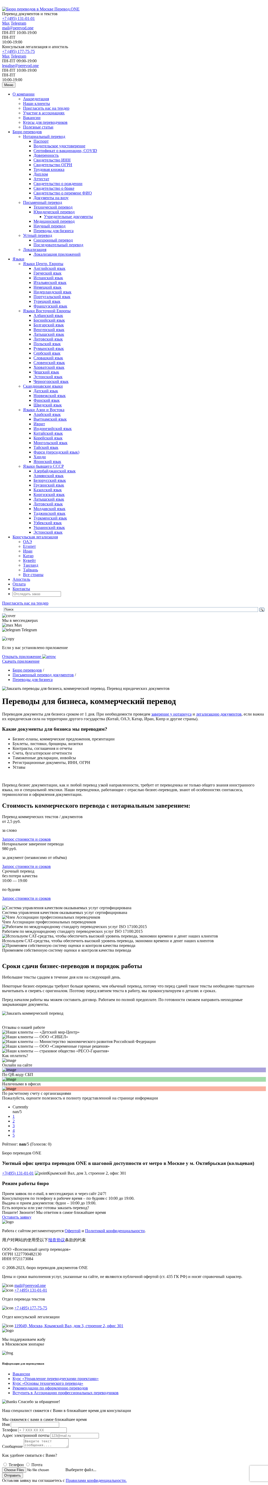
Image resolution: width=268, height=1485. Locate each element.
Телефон (9, 1430)
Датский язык (46, 391)
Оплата (19, 584)
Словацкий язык (48, 358)
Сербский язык (47, 353)
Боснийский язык (49, 320)
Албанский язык (48, 315)
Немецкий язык (48, 287)
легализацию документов (219, 714)
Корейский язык (48, 438)
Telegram (18, 23)
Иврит (39, 424)
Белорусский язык (50, 480)
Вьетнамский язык (50, 419)
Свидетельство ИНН (52, 160)
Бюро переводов (27, 132)
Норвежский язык (50, 395)
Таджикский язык (49, 513)
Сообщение (12, 1446)
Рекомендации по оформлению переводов (50, 1388)
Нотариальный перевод (44, 136)
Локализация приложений (57, 254)
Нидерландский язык (52, 292)
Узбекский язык (48, 523)
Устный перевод (37, 235)
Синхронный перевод (53, 240)
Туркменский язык (50, 518)
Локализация (34, 249)
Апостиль (21, 579)
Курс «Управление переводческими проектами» (56, 1378)
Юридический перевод (54, 212)
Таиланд (30, 565)
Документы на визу (51, 198)
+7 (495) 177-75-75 (18, 51)
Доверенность (46, 155)
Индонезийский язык (53, 428)
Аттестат (41, 179)
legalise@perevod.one (20, 65)
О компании (24, 94)
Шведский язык (48, 405)
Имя (6, 1424)
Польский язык (47, 344)
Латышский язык (49, 334)
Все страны (33, 574)
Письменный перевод (42, 202)
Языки (18, 259)
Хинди (40, 457)
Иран (27, 551)
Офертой (73, 1231)
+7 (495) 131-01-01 (18, 18)
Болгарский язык (49, 325)
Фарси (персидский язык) (56, 452)
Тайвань (30, 570)
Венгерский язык (49, 329)
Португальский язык (52, 296)
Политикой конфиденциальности (115, 1231)
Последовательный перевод (58, 245)
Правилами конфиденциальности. (96, 1480)
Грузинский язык (49, 485)
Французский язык (50, 306)
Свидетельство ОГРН (53, 165)
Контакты (21, 589)
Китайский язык (48, 433)
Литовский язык (48, 339)
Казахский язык (48, 490)
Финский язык (47, 400)
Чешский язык (46, 372)
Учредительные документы (68, 216)
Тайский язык (46, 447)
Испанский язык (48, 278)
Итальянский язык (50, 282)
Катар (28, 556)
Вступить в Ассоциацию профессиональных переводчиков (66, 1393)
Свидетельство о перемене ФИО (63, 193)
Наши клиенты (36, 103)
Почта (36, 1464)
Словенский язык (49, 362)
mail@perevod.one (18, 28)
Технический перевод (53, 207)
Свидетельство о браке (54, 188)
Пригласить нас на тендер (46, 108)
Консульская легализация (35, 537)
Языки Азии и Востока (43, 409)
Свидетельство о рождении (58, 183)
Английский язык (49, 268)
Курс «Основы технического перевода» (48, 1383)
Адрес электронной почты (25, 1435)
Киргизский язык (49, 494)
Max (6, 23)
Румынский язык (49, 348)
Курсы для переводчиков (45, 122)
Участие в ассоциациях (44, 113)
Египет (29, 546)
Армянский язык (49, 475)
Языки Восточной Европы (47, 311)
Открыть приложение (22, 656)
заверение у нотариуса (171, 714)
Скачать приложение (21, 661)
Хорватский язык (49, 367)
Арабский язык (47, 414)
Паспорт (41, 141)
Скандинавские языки (43, 386)
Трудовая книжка (49, 169)
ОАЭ (27, 541)
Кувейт (29, 560)
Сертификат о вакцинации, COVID (65, 150)
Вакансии (32, 117)
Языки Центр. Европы (43, 263)
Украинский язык (49, 527)
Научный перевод (49, 226)
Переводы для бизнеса (54, 230)
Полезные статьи (38, 127)
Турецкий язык (47, 301)
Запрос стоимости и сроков (26, 839)
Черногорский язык (51, 381)
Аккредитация (36, 99)
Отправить (12, 1475)
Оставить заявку (16, 1217)
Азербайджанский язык (55, 471)
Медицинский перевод (54, 221)
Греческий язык (48, 273)
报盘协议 (56, 1240)
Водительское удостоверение (59, 146)
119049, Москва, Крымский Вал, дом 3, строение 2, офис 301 (68, 1326)
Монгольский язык (51, 442)
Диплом (41, 174)
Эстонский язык (48, 377)
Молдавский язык (49, 508)
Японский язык (47, 461)
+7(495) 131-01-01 (18, 1173)
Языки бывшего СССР (43, 466)
